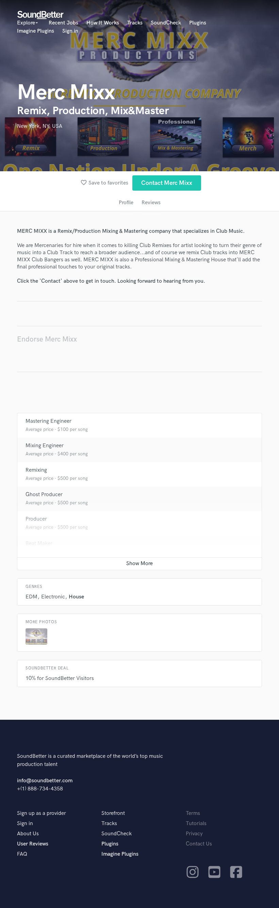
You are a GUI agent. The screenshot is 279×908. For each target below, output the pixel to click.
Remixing (36, 470)
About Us (28, 834)
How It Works (102, 23)
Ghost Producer (44, 494)
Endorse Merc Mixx (47, 339)
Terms (193, 813)
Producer (36, 519)
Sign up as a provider (41, 813)
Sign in (70, 31)
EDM (31, 597)
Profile (126, 202)
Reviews (151, 202)
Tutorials (196, 823)
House (76, 597)
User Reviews (32, 844)
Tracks (135, 23)
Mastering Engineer (48, 421)
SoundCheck (166, 23)
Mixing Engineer (45, 445)
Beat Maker (39, 543)
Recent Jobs (63, 23)
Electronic (53, 597)
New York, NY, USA (39, 126)
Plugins (197, 23)
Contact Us (199, 844)
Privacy (194, 834)
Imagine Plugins (35, 31)
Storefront (113, 813)
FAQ (22, 854)
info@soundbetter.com (44, 781)
